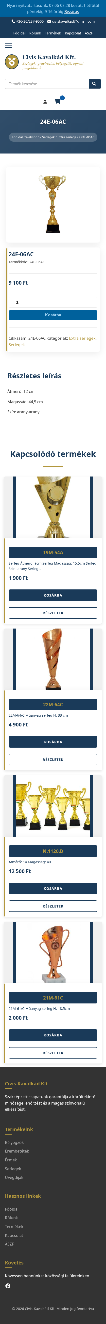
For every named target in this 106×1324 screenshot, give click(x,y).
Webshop (32, 137)
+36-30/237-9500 (30, 21)
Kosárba (53, 315)
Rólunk (35, 33)
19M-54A (53, 552)
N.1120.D (53, 851)
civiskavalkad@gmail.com (73, 21)
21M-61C (53, 997)
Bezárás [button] (71, 11)
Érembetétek (17, 1151)
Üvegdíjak (14, 1177)
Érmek (11, 1160)
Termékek (53, 33)
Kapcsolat (73, 33)
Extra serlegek (67, 137)
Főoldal (19, 33)
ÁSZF (89, 33)
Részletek (53, 613)
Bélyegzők (14, 1142)
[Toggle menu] (8, 45)
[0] (58, 102)
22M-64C (53, 704)
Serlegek (48, 137)
